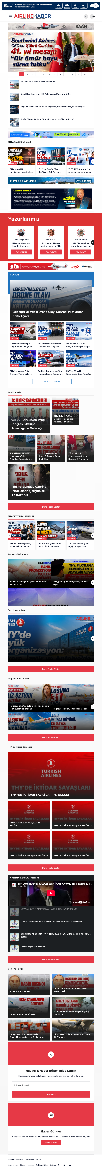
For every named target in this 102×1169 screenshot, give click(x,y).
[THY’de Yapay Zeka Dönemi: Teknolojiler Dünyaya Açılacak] (23, 363)
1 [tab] (10, 74)
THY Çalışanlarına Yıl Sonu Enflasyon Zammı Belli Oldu (50, 456)
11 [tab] (66, 74)
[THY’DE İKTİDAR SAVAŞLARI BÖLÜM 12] (73, 845)
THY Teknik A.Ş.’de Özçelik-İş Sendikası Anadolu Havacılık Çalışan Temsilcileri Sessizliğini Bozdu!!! (64, 422)
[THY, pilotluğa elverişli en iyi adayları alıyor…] (72, 573)
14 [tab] (84, 74)
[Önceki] (9, 161)
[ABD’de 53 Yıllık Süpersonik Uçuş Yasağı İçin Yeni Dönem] (79, 363)
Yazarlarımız (13, 1165)
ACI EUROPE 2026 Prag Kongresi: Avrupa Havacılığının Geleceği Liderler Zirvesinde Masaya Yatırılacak (28, 428)
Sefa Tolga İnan (21, 239)
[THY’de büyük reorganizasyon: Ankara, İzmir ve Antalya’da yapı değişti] (51, 643)
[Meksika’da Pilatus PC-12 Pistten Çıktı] (51, 84)
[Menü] (10, 16)
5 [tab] (32, 74)
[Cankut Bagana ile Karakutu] (51, 949)
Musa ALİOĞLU (51, 239)
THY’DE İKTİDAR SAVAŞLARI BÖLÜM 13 (29, 855)
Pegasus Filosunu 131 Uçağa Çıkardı (70, 709)
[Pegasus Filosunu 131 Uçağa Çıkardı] (72, 698)
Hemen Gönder (51, 1143)
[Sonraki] (92, 161)
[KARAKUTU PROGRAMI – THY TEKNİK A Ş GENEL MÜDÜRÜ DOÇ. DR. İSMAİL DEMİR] (51, 937)
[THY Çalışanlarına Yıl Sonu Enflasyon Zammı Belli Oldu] (51, 448)
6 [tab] (38, 74)
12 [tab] (72, 74)
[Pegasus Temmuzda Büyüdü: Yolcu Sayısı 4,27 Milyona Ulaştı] (72, 726)
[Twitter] (64, 1165)
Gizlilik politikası (42, 1165)
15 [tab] (91, 74)
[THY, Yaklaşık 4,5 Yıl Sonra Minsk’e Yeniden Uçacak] (80, 161)
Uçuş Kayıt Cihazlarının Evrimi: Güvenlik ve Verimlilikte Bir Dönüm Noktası (26, 1037)
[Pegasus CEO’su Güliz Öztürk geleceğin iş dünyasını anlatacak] (29, 698)
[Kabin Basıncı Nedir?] (29, 984)
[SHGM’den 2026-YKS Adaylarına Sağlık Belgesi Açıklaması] (79, 335)
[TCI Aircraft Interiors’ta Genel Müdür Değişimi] (51, 335)
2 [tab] (16, 74)
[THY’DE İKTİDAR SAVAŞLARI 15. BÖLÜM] (29, 815)
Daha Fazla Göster (52, 382)
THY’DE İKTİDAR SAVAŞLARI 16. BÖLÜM (40, 794)
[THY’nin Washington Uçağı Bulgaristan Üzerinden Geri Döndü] (51, 535)
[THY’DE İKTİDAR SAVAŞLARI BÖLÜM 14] (73, 815)
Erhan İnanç (81, 239)
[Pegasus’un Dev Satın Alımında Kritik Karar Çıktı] (29, 726)
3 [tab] (21, 74)
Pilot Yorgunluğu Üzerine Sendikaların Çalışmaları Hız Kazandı (28, 491)
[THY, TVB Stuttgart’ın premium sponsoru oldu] (51, 161)
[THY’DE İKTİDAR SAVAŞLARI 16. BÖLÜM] (51, 775)
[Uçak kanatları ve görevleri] (29, 1007)
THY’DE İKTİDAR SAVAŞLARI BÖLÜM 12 (73, 855)
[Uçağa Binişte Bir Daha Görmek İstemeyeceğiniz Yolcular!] (51, 122)
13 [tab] (78, 74)
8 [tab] (49, 74)
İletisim (53, 1165)
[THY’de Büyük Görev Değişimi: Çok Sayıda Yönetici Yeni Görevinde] (21, 161)
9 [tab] (54, 74)
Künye (22, 1165)
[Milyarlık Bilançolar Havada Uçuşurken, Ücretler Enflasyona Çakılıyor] (51, 109)
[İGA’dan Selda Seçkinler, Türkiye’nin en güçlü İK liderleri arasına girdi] (51, 52)
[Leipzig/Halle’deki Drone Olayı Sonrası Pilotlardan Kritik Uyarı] (51, 300)
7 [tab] (43, 74)
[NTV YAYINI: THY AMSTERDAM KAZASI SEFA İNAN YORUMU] (51, 912)
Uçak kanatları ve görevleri (23, 1014)
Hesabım (30, 1165)
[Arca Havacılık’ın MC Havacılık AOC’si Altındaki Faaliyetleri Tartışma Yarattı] (21, 448)
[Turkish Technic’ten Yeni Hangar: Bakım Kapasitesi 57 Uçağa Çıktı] (51, 363)
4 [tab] (27, 74)
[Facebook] (58, 1165)
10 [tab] (60, 74)
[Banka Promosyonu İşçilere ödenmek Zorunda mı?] (29, 573)
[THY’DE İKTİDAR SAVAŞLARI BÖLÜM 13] (29, 845)
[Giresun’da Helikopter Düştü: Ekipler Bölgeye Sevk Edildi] (23, 335)
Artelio (44, 1160)
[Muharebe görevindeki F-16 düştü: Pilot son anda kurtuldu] (21, 535)
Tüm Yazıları (21, 252)
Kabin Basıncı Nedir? (20, 991)
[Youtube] (70, 1165)
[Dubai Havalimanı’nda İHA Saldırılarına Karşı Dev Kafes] (51, 97)
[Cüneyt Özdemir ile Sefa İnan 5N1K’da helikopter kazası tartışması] (51, 924)
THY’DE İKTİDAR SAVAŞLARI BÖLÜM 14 (73, 825)
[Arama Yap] (86, 16)
